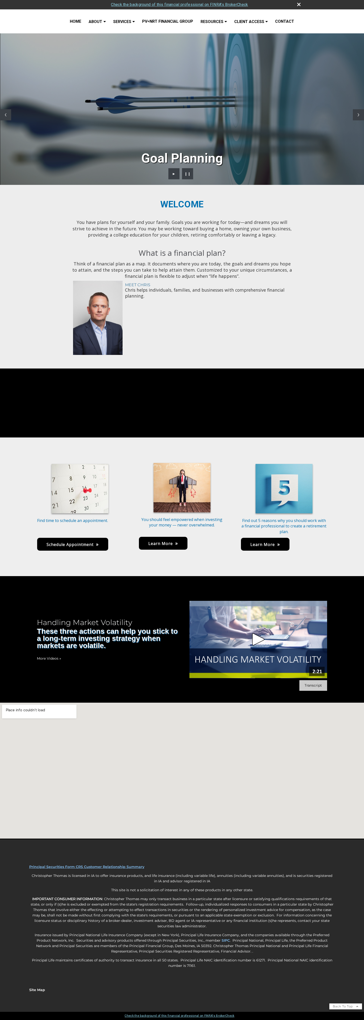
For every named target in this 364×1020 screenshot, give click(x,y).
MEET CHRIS (137, 284)
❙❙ (187, 174)
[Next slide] (358, 114)
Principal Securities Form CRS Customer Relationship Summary (86, 867)
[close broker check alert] (299, 4)
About (95, 21)
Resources (212, 21)
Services (122, 21)
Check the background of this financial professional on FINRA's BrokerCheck (179, 4)
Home (75, 21)
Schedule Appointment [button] (70, 544)
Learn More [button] (160, 543)
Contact (284, 21)
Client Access (249, 21)
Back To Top (343, 1006)
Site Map (37, 990)
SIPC (226, 940)
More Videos (49, 658)
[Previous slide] (5, 114)
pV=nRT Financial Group (167, 21)
